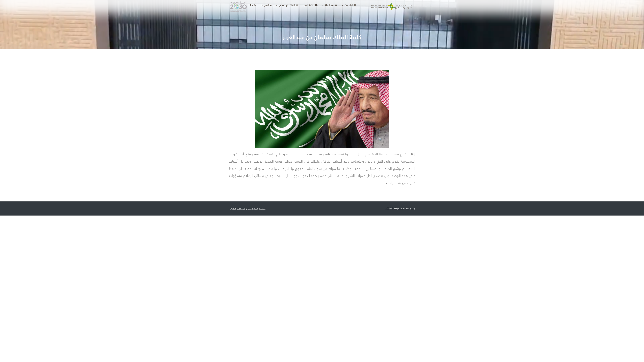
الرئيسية (349, 5)
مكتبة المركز (308, 5)
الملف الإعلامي (287, 5)
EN (252, 5)
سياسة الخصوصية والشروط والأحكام (248, 208)
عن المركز (329, 5)
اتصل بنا (265, 5)
